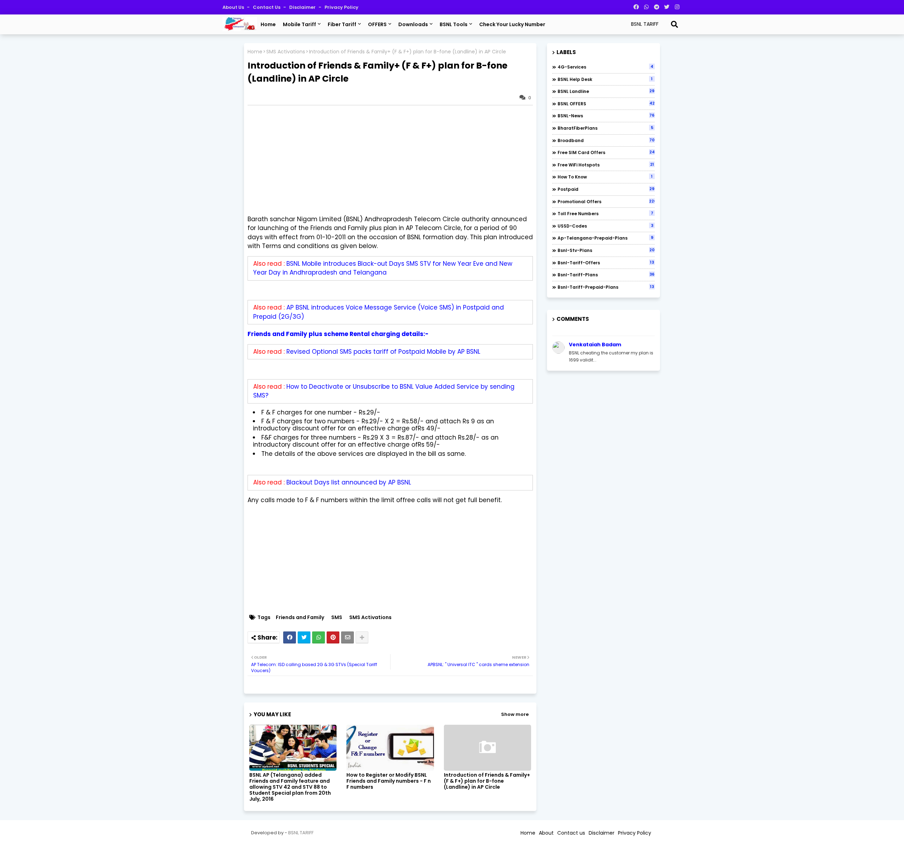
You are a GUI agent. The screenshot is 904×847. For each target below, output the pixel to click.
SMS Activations (285, 51)
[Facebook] (289, 637)
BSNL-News (606, 115)
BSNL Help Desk (605, 79)
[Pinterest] (333, 637)
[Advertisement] (394, 160)
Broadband (606, 140)
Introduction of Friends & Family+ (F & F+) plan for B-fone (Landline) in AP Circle (487, 781)
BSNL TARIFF (301, 832)
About (546, 832)
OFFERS (377, 24)
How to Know (605, 176)
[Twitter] (304, 637)
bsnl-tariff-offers (606, 262)
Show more (515, 714)
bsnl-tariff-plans (606, 274)
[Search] (674, 24)
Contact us (267, 7)
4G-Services (605, 67)
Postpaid (606, 189)
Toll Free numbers (605, 213)
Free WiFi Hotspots (606, 164)
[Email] (347, 637)
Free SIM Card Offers (606, 152)
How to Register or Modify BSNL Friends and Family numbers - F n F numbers (388, 781)
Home (268, 24)
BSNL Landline (606, 91)
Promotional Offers (606, 201)
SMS (336, 617)
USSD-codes (605, 226)
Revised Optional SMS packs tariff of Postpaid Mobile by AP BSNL (383, 351)
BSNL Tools (454, 24)
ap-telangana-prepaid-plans (605, 238)
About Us (233, 7)
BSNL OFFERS (606, 103)
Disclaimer (303, 7)
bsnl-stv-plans (606, 250)
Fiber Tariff (342, 24)
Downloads (413, 24)
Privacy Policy (341, 7)
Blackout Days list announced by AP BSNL (348, 482)
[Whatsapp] (318, 637)
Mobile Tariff (299, 24)
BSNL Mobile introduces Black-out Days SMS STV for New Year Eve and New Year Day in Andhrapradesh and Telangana (382, 268)
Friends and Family (300, 617)
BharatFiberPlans (605, 128)
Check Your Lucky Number (512, 24)
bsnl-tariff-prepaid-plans (606, 287)
